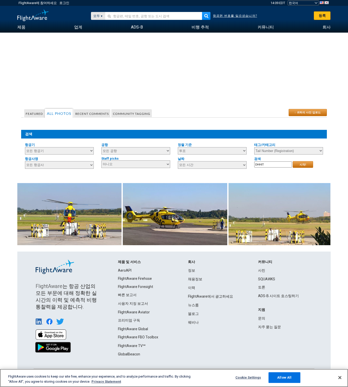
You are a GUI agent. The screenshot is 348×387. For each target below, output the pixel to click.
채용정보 (195, 279)
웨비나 (193, 322)
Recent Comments (92, 114)
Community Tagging (131, 114)
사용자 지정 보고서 (133, 303)
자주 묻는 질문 (269, 327)
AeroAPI (124, 270)
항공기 (30, 145)
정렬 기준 (185, 145)
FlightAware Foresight (135, 287)
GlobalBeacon (129, 354)
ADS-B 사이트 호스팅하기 (278, 296)
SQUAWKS (266, 279)
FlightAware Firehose (135, 279)
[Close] (339, 377)
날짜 (181, 159)
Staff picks (110, 158)
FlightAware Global (133, 329)
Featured (34, 114)
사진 (261, 270)
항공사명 (31, 159)
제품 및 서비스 (129, 262)
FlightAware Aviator (134, 312)
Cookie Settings (248, 377)
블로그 (193, 314)
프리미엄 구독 (129, 320)
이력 (191, 288)
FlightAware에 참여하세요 (38, 3)
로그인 (64, 3)
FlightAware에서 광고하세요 (210, 296)
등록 (322, 15)
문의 (261, 318)
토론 (261, 287)
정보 (191, 270)
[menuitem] (21, 27)
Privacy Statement (106, 381)
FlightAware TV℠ (131, 346)
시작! (303, 164)
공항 (104, 145)
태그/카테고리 (264, 145)
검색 (257, 159)
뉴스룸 (193, 305)
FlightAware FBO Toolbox (138, 337)
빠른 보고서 (127, 295)
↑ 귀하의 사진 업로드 (308, 112)
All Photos (59, 113)
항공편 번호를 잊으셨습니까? (235, 16)
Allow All (284, 377)
